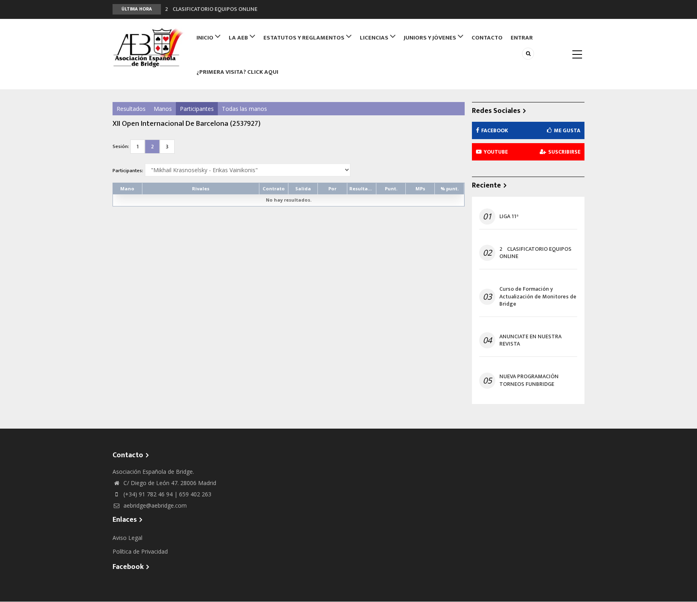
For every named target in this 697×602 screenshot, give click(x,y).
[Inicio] (149, 47)
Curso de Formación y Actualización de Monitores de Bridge (537, 296)
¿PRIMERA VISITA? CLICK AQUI (237, 72)
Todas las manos (244, 108)
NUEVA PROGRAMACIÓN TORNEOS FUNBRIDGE (529, 380)
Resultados (131, 108)
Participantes (197, 108)
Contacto (487, 38)
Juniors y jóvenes (430, 38)
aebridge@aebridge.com (154, 505)
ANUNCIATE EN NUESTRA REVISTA (530, 340)
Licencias (375, 38)
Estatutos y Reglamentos (304, 38)
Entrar (522, 38)
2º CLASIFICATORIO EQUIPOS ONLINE (211, 5)
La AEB (239, 38)
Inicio (205, 38)
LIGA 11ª (508, 216)
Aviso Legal (127, 538)
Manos (163, 108)
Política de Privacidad (140, 551)
